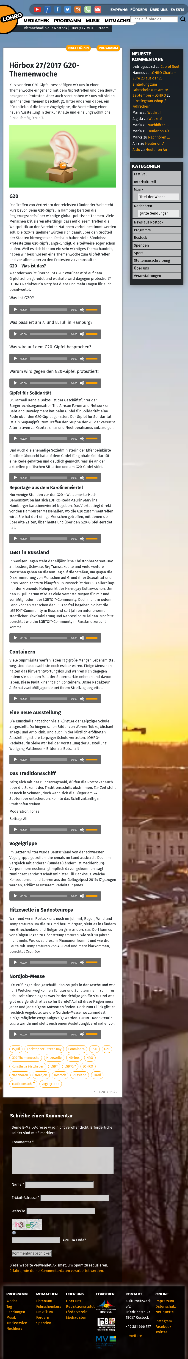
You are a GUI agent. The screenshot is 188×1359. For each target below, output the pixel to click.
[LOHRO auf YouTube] (39, 9)
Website (18, 1211)
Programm (67, 20)
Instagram (163, 1321)
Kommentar (23, 1142)
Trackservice (16, 1323)
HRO (89, 1058)
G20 (107, 1049)
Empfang (119, 10)
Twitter (161, 1332)
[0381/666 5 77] (89, 9)
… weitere (134, 1336)
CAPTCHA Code (72, 1240)
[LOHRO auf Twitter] (69, 9)
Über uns (159, 10)
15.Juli (16, 1049)
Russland (79, 1075)
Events (177, 10)
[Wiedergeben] (15, 309)
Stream (103, 28)
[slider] (92, 309)
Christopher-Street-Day (44, 1049)
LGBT (54, 1066)
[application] (55, 309)
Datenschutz (165, 1306)
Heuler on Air (158, 131)
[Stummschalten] (82, 309)
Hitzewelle (54, 1058)
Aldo (136, 149)
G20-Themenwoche (25, 1058)
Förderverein (76, 1312)
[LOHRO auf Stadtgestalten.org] (49, 9)
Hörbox (74, 1058)
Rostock (60, 1075)
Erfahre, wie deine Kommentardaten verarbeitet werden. (56, 1271)
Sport (138, 253)
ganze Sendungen (154, 213)
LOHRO (88, 1066)
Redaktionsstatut (80, 1306)
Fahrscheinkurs (48, 1306)
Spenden (141, 245)
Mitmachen (118, 20)
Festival (140, 174)
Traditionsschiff (23, 1084)
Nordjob (41, 1075)
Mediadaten (76, 1317)
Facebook (163, 1326)
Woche (11, 1301)
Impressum (164, 1301)
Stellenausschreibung (152, 260)
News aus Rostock (148, 222)
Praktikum (44, 1312)
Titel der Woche (152, 197)
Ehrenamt (44, 1301)
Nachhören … (158, 125)
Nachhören (78, 47)
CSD (94, 1049)
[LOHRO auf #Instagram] (79, 9)
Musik (93, 20)
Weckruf (154, 112)
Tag (9, 1306)
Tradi (97, 1075)
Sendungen (15, 1312)
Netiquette (164, 1312)
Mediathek (36, 20)
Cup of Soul (169, 66)
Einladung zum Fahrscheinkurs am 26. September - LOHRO (151, 90)
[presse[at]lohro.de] (99, 9)
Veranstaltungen (147, 276)
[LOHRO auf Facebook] (59, 9)
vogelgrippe (50, 1084)
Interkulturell (145, 182)
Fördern (138, 10)
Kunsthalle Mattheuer (28, 1066)
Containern (76, 1049)
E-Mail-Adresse (25, 1198)
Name (18, 1184)
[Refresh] (14, 1232)
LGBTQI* (70, 1066)
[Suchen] (183, 19)
